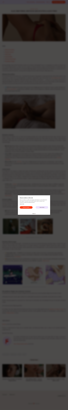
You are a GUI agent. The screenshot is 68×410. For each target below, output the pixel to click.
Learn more (22, 203)
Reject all (34, 213)
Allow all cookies (26, 207)
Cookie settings (42, 207)
